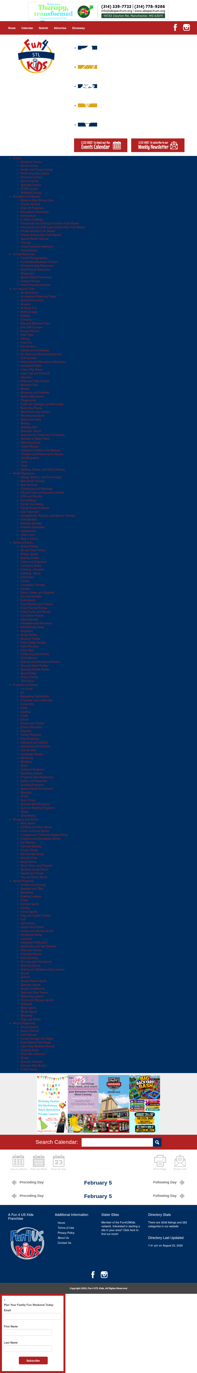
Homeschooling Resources (37, 265)
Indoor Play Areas (31, 369)
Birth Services (29, 485)
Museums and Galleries (35, 392)
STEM (24, 796)
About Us (63, 1238)
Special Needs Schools (34, 239)
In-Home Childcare (32, 219)
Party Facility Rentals (33, 642)
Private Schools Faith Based (38, 231)
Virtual (24, 811)
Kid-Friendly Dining (32, 854)
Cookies (25, 588)
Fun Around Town (24, 289)
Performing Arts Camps (35, 173)
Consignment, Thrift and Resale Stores (44, 835)
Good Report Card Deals (36, 1042)
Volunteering (28, 815)
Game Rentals (29, 619)
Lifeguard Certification (34, 942)
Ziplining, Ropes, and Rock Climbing (43, 469)
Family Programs (31, 735)
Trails (24, 465)
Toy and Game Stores (34, 877)
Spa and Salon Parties (34, 665)
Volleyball (26, 1004)
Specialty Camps (31, 185)
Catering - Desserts (32, 569)
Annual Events (29, 1027)
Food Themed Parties (34, 608)
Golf (23, 919)
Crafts (24, 715)
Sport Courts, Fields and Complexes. (43, 435)
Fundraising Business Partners (39, 262)
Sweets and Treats (32, 873)
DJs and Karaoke (31, 596)
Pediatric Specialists (33, 527)
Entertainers (28, 600)
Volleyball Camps (31, 192)
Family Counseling (32, 504)
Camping (26, 319)
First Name (11, 1326)
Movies (25, 389)
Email (7, 1310)
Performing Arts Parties (35, 654)
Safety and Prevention (34, 781)
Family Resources (24, 254)
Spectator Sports (31, 431)
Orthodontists (29, 519)
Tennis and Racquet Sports (37, 1000)
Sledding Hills (29, 427)
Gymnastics (28, 923)
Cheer (24, 900)
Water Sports (28, 1008)
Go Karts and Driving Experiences (41, 354)
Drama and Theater (33, 723)
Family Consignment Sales (37, 1038)
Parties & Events (23, 542)
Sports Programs (23, 881)
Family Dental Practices (35, 508)
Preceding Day (32, 1182)
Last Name (11, 1342)
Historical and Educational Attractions (43, 362)
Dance (24, 719)
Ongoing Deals (30, 1050)
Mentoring (27, 758)
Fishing (25, 339)
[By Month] (18, 1162)
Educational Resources (35, 212)
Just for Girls (28, 750)
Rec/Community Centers (35, 412)
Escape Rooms (30, 331)
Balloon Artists (29, 554)
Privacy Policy (66, 1233)
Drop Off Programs (32, 208)
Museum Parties (30, 638)
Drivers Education (31, 727)
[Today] (58, 1162)
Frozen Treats (29, 850)
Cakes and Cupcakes (34, 562)
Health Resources (24, 473)
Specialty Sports (30, 985)
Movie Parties (29, 635)
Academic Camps (31, 162)
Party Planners (29, 646)
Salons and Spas (31, 419)
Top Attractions (30, 458)
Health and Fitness (32, 927)
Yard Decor (27, 681)
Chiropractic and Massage (37, 488)
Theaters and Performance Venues (42, 454)
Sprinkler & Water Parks (35, 438)
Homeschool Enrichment (35, 746)
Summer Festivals (32, 1061)
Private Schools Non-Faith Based (41, 235)
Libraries (26, 377)
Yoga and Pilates (31, 1019)
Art (22, 692)
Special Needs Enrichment (37, 788)
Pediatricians (28, 531)
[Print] (160, 1162)
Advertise (60, 28)
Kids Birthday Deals (32, 627)
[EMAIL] (180, 1162)
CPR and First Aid (31, 496)
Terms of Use (66, 1228)
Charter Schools (30, 204)
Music (24, 765)
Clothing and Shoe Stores (36, 827)
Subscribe (33, 1360)
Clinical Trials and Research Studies (42, 492)
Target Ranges (30, 446)
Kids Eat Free (29, 858)
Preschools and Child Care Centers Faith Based (50, 223)
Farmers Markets (31, 846)
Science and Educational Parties (40, 662)
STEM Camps (29, 189)
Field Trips (27, 335)
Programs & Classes (25, 685)
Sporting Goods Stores (34, 869)
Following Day (165, 1182)
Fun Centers (28, 346)
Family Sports (29, 911)
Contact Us (64, 1243)
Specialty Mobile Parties (35, 669)
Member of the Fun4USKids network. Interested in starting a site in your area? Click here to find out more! (120, 1228)
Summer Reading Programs (38, 808)
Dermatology (28, 500)
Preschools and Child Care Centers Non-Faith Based (53, 227)
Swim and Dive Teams (34, 992)
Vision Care (28, 535)
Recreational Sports (33, 415)
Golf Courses (29, 358)
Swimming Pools (31, 442)
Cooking (26, 712)
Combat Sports (30, 904)
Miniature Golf (29, 385)
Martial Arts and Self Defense (38, 946)
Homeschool (28, 215)
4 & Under (27, 688)
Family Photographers (34, 258)
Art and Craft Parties (33, 550)
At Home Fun (29, 308)
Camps (17, 158)
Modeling (26, 762)
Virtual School (29, 250)
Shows (25, 1058)
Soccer (25, 973)
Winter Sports (29, 1011)
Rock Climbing (29, 958)
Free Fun (26, 342)
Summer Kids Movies (33, 1065)
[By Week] (38, 1162)
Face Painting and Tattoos (37, 604)
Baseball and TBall (32, 888)
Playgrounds (28, 400)
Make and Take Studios (35, 381)
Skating (25, 423)
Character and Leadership (37, 700)
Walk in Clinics (29, 538)
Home (12, 28)
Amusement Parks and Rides (38, 296)
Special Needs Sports (34, 981)
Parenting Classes (32, 773)
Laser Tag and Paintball (35, 373)
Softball (25, 977)
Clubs (24, 708)
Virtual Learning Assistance (37, 246)
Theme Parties (29, 677)
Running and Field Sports (36, 961)
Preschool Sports (31, 954)
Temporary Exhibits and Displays (40, 450)
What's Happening (24, 1023)
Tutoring (26, 242)
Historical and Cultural (34, 742)
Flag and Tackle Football (36, 915)
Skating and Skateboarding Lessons (42, 969)
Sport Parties (28, 673)
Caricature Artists (31, 565)
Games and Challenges (35, 350)
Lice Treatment (30, 512)
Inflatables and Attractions (36, 623)
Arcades (26, 304)
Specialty (26, 792)
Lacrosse (26, 938)
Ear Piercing (28, 842)
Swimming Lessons (32, 996)
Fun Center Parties (32, 615)
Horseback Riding (31, 935)
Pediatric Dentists (31, 523)
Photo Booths (29, 658)
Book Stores (28, 823)
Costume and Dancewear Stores (40, 838)
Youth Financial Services (35, 285)
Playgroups (27, 273)
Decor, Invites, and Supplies (37, 592)
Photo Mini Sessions (33, 1054)
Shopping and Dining (25, 819)
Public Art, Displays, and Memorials (42, 404)
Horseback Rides (31, 365)
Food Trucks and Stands (35, 612)
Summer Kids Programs (35, 804)
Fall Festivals (29, 1035)
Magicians (27, 631)
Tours (24, 462)
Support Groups (30, 281)
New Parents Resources (35, 269)
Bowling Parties (30, 558)
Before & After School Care (37, 200)
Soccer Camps (29, 181)
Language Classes (32, 754)
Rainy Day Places (31, 408)
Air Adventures (29, 292)
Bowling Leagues (31, 896)
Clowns (25, 581)
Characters (27, 577)
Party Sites (27, 650)
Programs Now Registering (37, 777)
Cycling (25, 908)
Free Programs (30, 738)
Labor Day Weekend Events (38, 1046)
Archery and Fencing (33, 885)
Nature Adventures (32, 396)
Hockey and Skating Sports (37, 931)
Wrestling (26, 1015)
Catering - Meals (31, 573)
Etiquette (26, 731)
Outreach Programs (33, 769)
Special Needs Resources (36, 277)
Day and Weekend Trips (35, 323)
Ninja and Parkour (32, 950)
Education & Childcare (26, 196)
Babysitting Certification (35, 696)
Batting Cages (29, 312)
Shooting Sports (30, 965)
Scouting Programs (32, 785)
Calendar (27, 28)
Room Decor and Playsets (36, 865)
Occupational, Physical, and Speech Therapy (48, 515)
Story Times (28, 800)
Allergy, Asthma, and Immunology (41, 477)
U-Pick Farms (29, 1069)
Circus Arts (27, 704)
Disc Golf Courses (32, 327)
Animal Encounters (32, 300)
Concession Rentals (33, 585)
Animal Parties (29, 546)
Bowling (25, 315)
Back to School (30, 1031)
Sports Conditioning (32, 988)
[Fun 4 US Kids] (36, 55)
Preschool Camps (31, 177)
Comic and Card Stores (35, 831)
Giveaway (78, 28)
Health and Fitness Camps (37, 169)
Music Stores (28, 861)
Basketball (27, 892)
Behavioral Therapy (32, 481)
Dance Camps (29, 165)
